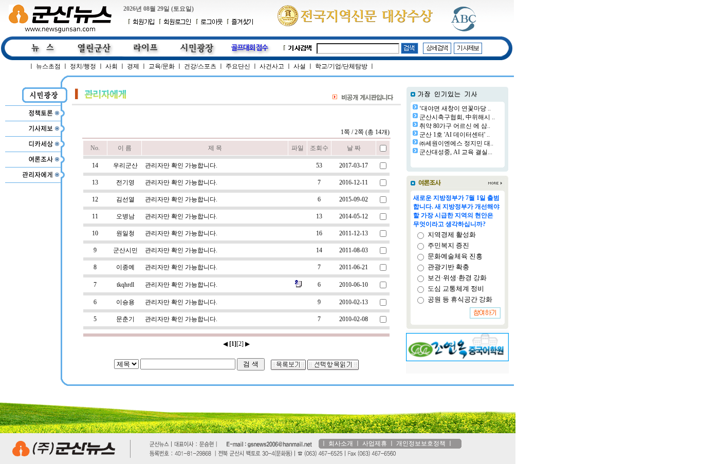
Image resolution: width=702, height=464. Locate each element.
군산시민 (125, 250)
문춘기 (125, 319)
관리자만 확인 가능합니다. (181, 165)
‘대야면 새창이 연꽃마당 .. (455, 108)
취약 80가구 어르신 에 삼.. (454, 125)
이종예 (125, 267)
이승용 (125, 302)
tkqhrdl (125, 284)
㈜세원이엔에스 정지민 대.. (456, 143)
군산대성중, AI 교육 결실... (455, 152)
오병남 (125, 216)
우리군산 (125, 165)
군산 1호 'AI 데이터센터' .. (454, 134)
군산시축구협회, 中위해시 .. (457, 117)
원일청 (125, 233)
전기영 (125, 182)
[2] (240, 343)
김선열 (125, 199)
